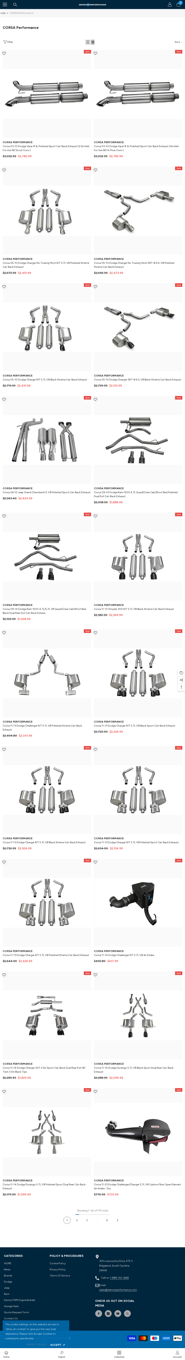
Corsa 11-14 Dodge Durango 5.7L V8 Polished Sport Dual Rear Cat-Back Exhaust (44, 1186)
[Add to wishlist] (4, 53)
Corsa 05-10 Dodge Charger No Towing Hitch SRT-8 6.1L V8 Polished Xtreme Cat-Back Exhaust (134, 264)
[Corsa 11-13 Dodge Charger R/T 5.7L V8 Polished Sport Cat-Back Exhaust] (138, 790)
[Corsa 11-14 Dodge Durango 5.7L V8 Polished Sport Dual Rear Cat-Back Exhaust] (47, 1132)
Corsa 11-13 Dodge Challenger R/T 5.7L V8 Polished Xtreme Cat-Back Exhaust (42, 727)
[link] (62, 1354)
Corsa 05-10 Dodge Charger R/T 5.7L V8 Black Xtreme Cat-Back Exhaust (45, 379)
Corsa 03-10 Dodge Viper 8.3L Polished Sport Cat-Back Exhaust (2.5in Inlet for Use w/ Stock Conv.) (46, 148)
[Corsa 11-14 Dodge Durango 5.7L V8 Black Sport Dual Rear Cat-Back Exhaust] (138, 1015)
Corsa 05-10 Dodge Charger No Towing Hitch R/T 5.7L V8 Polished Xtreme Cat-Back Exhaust (46, 264)
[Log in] (170, 4)
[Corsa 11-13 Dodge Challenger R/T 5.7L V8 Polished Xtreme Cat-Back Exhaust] (47, 673)
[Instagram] (108, 1313)
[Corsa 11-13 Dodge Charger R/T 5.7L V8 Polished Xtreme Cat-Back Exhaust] (47, 903)
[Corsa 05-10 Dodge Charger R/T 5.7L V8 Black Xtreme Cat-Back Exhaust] (47, 327)
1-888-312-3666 (119, 1277)
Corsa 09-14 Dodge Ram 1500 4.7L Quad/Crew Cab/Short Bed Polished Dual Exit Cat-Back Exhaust (136, 494)
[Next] (117, 1220)
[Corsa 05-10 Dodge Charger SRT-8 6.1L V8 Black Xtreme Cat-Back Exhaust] (138, 327)
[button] (87, 42)
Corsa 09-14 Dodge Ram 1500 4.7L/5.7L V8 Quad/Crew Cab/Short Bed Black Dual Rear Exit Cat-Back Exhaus (44, 611)
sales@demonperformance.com (118, 1289)
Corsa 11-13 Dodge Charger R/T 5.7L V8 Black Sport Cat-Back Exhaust (134, 725)
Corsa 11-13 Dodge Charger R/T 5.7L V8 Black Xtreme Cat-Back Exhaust (44, 842)
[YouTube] (117, 1313)
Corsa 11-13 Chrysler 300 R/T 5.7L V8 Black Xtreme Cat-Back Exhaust (134, 609)
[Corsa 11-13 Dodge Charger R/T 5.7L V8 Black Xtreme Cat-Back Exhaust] (47, 790)
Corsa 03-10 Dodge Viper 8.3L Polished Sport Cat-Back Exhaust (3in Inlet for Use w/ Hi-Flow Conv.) (136, 148)
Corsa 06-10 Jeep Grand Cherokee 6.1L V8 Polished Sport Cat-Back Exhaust (47, 492)
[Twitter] (127, 1313)
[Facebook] (98, 1313)
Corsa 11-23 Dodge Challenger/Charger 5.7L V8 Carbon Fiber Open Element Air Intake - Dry (137, 1186)
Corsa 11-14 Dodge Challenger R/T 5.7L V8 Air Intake (124, 955)
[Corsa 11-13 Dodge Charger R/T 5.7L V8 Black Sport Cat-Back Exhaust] (138, 673)
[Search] (15, 5)
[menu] (5, 4)
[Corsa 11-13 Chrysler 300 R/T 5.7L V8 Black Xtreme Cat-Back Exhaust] (138, 557)
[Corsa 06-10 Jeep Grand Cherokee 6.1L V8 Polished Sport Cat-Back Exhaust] (47, 440)
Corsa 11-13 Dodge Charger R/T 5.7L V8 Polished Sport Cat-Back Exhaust (136, 842)
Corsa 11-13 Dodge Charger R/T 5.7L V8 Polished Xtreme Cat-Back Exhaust (46, 955)
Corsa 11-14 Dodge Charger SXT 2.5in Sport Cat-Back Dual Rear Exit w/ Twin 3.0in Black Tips (44, 1069)
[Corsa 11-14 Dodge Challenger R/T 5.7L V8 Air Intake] (138, 903)
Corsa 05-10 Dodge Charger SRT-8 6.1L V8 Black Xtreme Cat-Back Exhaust (137, 379)
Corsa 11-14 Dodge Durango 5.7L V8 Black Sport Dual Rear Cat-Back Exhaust (133, 1069)
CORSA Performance (21, 13)
